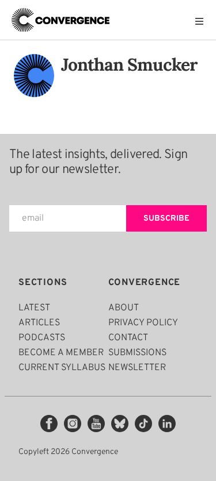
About (123, 308)
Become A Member (61, 353)
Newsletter (137, 368)
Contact (128, 338)
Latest (34, 308)
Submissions (137, 353)
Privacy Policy (143, 323)
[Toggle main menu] (202, 21)
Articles (39, 323)
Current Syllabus (61, 368)
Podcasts (41, 338)
